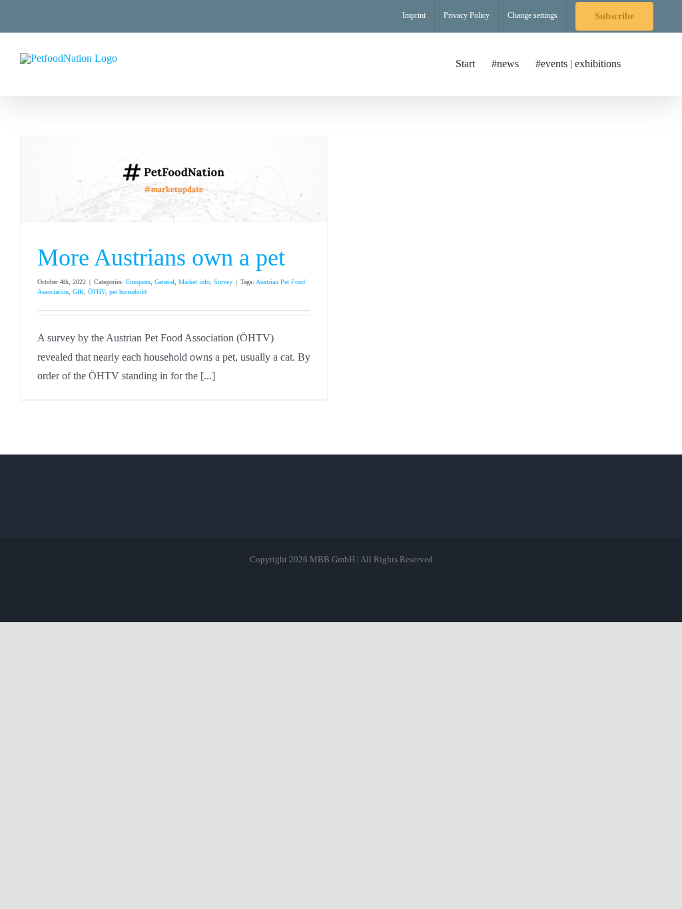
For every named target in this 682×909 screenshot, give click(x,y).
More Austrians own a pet (161, 257)
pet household (128, 291)
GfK (78, 291)
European (138, 281)
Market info (194, 281)
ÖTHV (96, 291)
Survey (223, 281)
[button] (641, 64)
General (164, 281)
